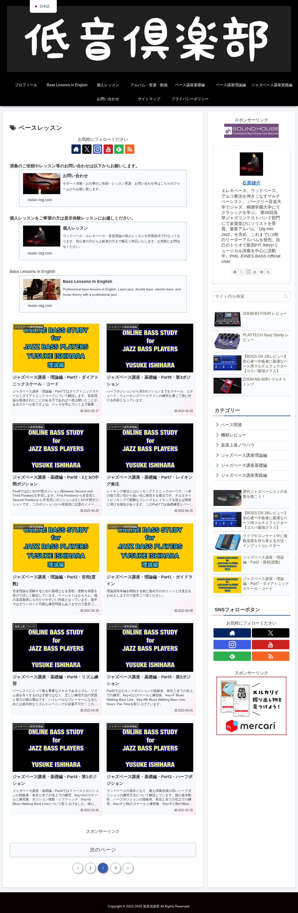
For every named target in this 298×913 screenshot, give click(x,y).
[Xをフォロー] (86, 149)
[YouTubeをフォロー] (108, 149)
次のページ (103, 850)
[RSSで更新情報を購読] (129, 149)
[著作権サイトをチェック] (76, 149)
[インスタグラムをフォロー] (97, 149)
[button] (286, 296)
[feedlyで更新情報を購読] (119, 149)
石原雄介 (251, 182)
